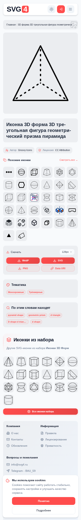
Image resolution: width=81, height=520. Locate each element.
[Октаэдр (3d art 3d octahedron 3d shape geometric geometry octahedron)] (34, 387)
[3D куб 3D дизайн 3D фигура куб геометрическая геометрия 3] (47, 361)
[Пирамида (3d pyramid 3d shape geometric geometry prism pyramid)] (8, 374)
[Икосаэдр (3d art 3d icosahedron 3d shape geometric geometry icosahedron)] (8, 387)
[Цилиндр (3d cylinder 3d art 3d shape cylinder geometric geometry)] (8, 400)
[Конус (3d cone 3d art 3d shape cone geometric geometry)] (47, 374)
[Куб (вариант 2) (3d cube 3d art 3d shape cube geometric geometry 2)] (21, 374)
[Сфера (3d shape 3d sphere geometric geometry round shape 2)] (47, 387)
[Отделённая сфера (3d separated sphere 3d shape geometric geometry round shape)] (72, 387)
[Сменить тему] (51, 9)
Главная (11, 24)
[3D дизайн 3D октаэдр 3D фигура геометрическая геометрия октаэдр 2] (59, 361)
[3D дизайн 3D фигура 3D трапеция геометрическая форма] (21, 361)
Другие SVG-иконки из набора (37, 348)
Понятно (44, 501)
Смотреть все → (69, 160)
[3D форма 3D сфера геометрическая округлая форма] (72, 361)
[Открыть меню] (70, 9)
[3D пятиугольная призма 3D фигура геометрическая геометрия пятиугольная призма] (34, 361)
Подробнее (43, 510)
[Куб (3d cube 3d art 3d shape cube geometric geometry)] (59, 374)
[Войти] (61, 9)
